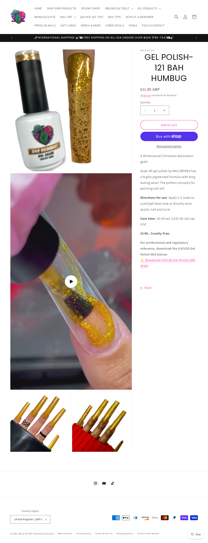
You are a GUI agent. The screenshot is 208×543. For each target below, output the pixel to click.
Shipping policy (124, 533)
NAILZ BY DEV (25, 533)
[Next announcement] (196, 38)
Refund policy (65, 533)
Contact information (148, 533)
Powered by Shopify (43, 533)
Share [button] (148, 288)
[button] (119, 8)
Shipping (145, 95)
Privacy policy (83, 533)
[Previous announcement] (11, 38)
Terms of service (103, 533)
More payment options (169, 146)
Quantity (145, 102)
